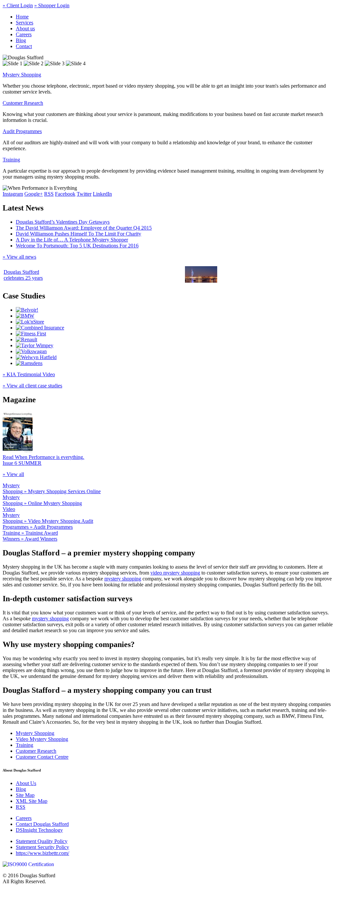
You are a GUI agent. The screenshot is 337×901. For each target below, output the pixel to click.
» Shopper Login (51, 5)
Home (22, 16)
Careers (24, 34)
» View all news (19, 257)
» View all (13, 474)
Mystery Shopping (22, 74)
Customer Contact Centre (42, 757)
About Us (26, 783)
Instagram (13, 194)
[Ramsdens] (29, 363)
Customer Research (23, 103)
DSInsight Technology (39, 830)
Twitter (84, 194)
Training (11, 159)
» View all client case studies (32, 385)
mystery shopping (122, 578)
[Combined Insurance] (40, 327)
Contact (24, 46)
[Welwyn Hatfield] (36, 357)
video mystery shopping (175, 573)
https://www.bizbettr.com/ (42, 853)
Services (24, 22)
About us (25, 28)
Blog (21, 40)
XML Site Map (31, 801)
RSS (49, 194)
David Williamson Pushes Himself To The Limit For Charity (78, 234)
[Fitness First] (31, 333)
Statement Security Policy (42, 847)
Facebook (65, 194)
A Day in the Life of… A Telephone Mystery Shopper (72, 239)
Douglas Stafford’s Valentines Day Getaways (63, 222)
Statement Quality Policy (41, 841)
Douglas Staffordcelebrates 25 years (23, 275)
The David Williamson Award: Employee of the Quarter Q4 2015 (84, 228)
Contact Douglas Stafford (42, 824)
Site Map (25, 795)
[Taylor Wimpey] (34, 345)
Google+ (33, 194)
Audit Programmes (22, 131)
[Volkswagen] (31, 351)
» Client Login (18, 5)
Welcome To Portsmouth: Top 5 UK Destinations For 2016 (77, 245)
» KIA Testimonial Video (29, 374)
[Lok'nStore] (30, 321)
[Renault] (26, 339)
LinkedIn (102, 194)
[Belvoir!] (27, 310)
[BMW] (25, 316)
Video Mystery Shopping (42, 739)
